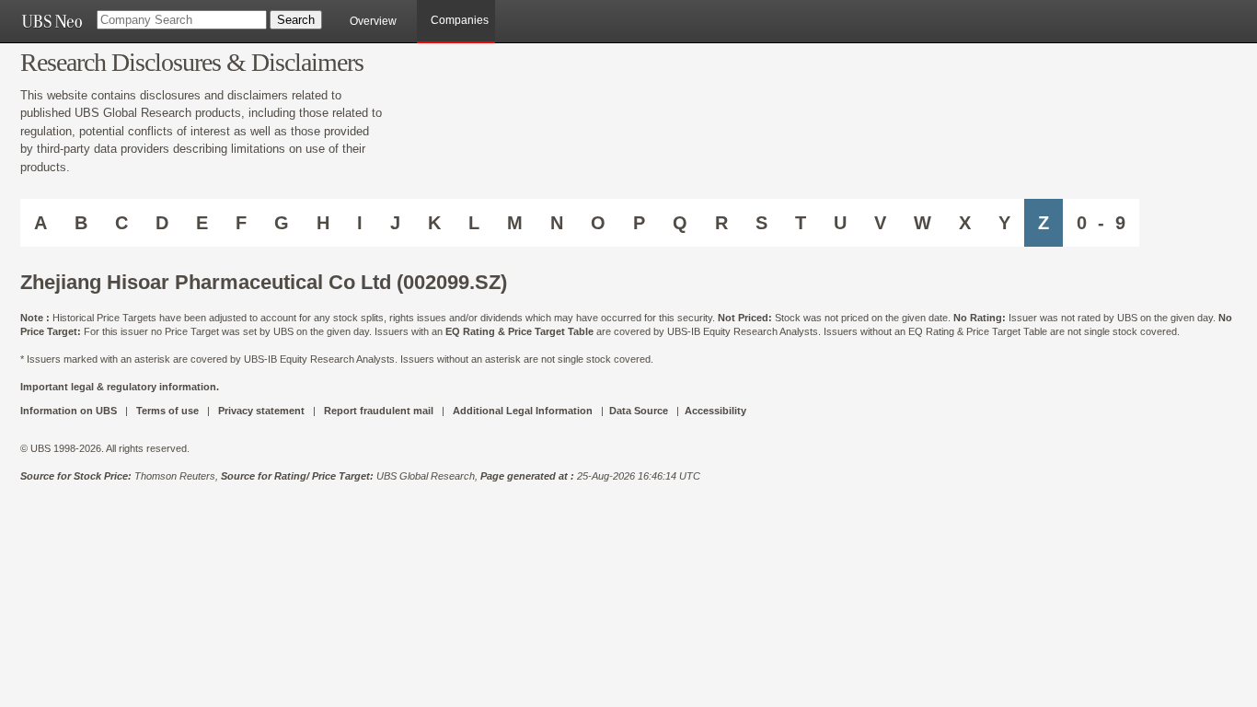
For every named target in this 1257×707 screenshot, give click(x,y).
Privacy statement (261, 410)
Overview (373, 21)
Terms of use (167, 410)
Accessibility (715, 410)
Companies (460, 20)
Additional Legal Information (522, 410)
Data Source (638, 410)
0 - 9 (1101, 223)
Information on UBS (70, 410)
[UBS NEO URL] (51, 21)
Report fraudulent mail (378, 410)
